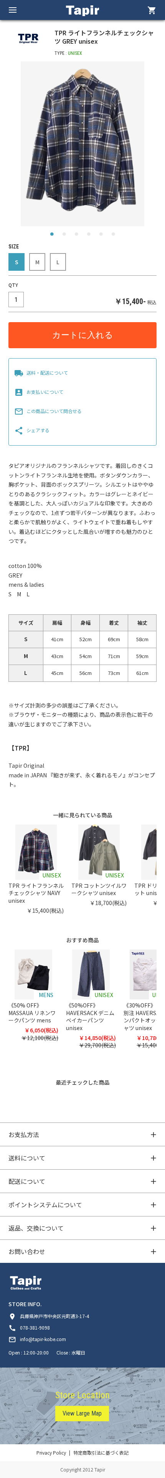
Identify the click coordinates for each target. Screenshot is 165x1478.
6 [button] (113, 236)
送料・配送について (41, 372)
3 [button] (76, 236)
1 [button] (52, 236)
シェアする (32, 430)
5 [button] (101, 236)
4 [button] (88, 236)
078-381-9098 (29, 1327)
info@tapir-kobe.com (37, 1339)
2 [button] (64, 236)
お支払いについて (38, 391)
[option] (83, 143)
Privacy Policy (51, 1452)
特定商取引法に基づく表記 (101, 1452)
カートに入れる (82, 335)
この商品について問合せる (48, 411)
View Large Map (82, 1413)
